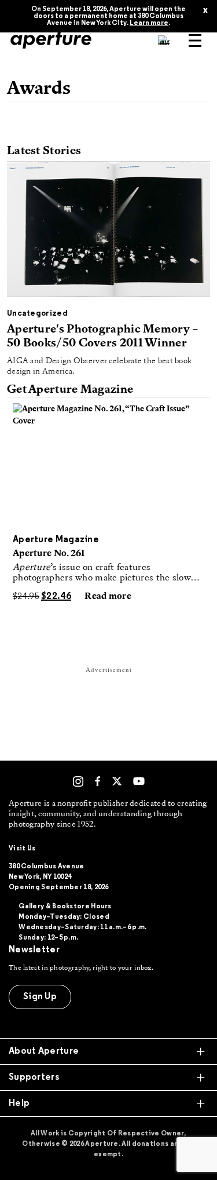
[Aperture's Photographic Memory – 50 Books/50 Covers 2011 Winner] (108, 232)
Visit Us (22, 848)
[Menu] (195, 40)
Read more (107, 596)
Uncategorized (37, 313)
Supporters (34, 1077)
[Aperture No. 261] (108, 465)
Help (19, 1103)
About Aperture (44, 1051)
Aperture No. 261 (49, 553)
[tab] (108, 1051)
